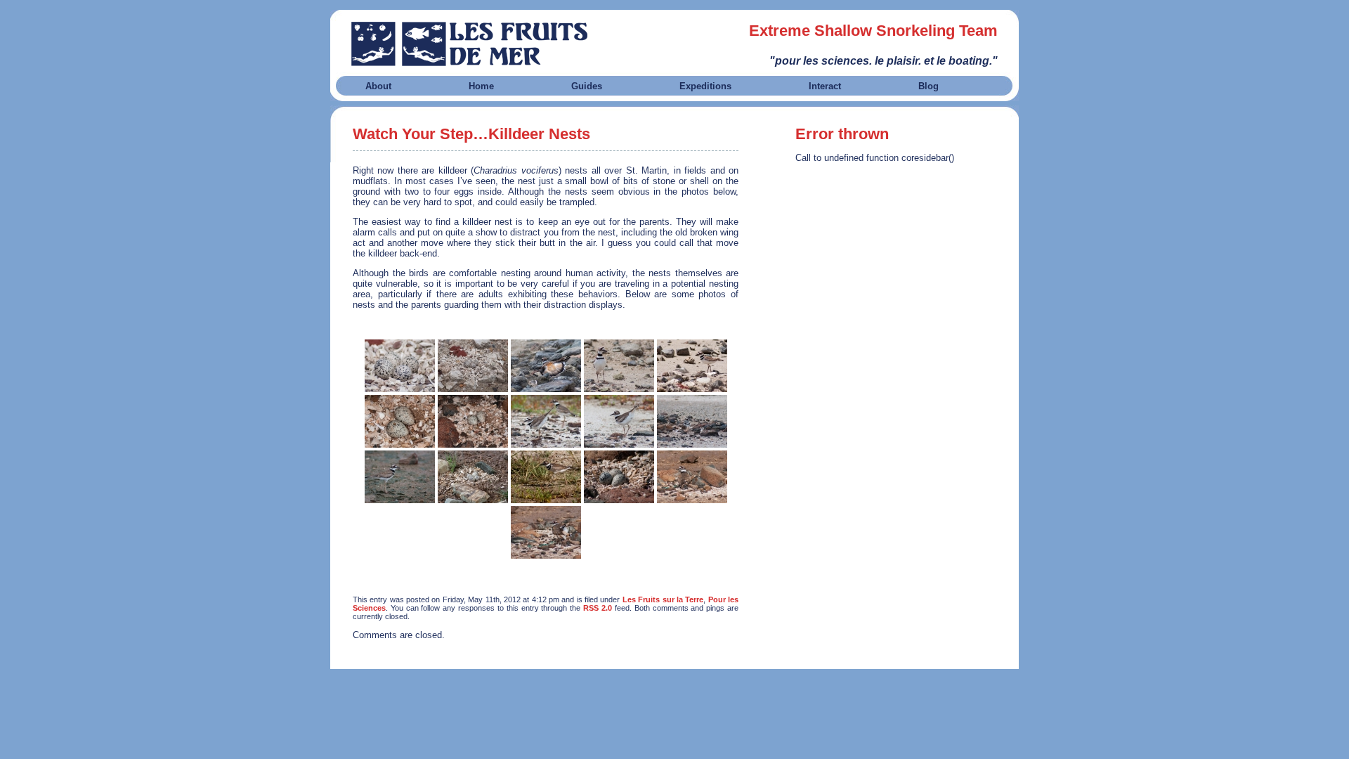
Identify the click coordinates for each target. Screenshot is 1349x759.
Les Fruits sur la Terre (663, 599)
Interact (825, 86)
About (378, 86)
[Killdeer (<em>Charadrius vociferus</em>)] (619, 365)
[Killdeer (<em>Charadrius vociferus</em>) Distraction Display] (546, 365)
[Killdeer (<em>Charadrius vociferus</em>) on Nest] (692, 421)
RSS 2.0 (597, 608)
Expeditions (705, 86)
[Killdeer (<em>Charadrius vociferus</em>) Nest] (400, 365)
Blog (928, 86)
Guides (586, 86)
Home (481, 86)
